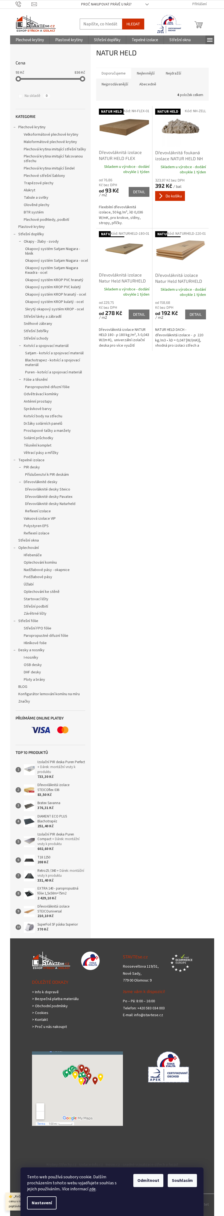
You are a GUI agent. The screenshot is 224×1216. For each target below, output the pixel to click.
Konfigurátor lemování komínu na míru (49, 694)
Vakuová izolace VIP (40, 518)
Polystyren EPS (36, 526)
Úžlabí (29, 584)
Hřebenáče (33, 555)
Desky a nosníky (31, 650)
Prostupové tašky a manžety (47, 430)
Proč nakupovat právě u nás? (106, 4)
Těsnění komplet (37, 445)
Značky (24, 701)
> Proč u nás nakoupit (49, 1027)
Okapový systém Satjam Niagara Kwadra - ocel (51, 270)
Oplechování (28, 548)
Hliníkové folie (35, 643)
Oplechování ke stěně (42, 591)
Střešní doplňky (31, 234)
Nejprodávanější (115, 84)
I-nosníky (31, 657)
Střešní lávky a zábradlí (42, 316)
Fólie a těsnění (36, 379)
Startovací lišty (36, 599)
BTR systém (34, 212)
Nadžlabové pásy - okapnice (47, 570)
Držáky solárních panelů (43, 423)
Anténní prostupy (38, 401)
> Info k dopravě (45, 992)
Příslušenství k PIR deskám (47, 474)
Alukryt (29, 190)
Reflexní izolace (38, 511)
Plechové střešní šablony (44, 176)
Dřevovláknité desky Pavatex (48, 497)
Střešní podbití (36, 606)
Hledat (133, 24)
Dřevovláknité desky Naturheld (50, 504)
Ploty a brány (34, 679)
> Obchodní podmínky (50, 1006)
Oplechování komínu (40, 562)
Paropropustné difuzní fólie (47, 387)
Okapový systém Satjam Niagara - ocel (56, 260)
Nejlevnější (146, 73)
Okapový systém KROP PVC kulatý (53, 287)
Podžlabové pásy (38, 577)
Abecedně (147, 84)
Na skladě (36, 96)
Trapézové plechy (39, 183)
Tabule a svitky (36, 197)
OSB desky (33, 665)
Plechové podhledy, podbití (46, 219)
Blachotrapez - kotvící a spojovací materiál (52, 363)
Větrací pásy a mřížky (41, 453)
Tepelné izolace (31, 460)
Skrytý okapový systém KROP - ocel (54, 309)
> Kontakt (40, 1019)
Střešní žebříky (36, 331)
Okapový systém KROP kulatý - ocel (54, 302)
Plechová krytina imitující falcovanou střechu (53, 159)
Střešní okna (28, 540)
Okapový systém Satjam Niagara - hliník (52, 251)
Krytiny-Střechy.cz (61, 1164)
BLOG (22, 686)
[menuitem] (29, 39)
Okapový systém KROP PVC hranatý (54, 280)
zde (92, 1189)
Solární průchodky (38, 438)
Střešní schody (36, 338)
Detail (139, 191)
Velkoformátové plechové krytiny (51, 134)
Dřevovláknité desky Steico (47, 489)
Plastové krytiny (31, 227)
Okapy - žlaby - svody (41, 241)
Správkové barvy (38, 409)
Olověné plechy (36, 205)
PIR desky (32, 467)
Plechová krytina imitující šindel (49, 168)
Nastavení (42, 1203)
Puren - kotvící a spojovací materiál (53, 372)
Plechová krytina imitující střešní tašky (55, 149)
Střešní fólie (28, 621)
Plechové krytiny (32, 127)
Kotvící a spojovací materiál (46, 346)
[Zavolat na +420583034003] (24, 4)
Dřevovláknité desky (40, 482)
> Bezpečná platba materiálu (55, 999)
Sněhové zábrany (38, 323)
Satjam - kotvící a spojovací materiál (54, 353)
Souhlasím (182, 1181)
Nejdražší (173, 73)
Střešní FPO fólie (37, 628)
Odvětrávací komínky (41, 394)
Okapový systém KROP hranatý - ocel (55, 294)
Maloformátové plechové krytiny (50, 142)
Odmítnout (148, 1181)
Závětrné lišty (35, 613)
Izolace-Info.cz (91, 1164)
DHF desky (32, 672)
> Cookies (40, 1013)
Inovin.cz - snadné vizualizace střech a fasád (142, 1164)
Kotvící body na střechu (43, 416)
